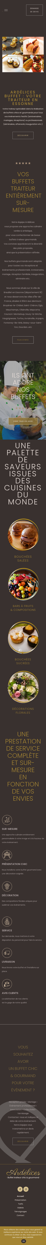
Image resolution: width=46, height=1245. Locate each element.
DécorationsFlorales (23, 711)
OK (23, 1241)
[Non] (43, 1235)
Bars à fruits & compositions (23, 608)
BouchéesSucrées (23, 661)
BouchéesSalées (23, 558)
